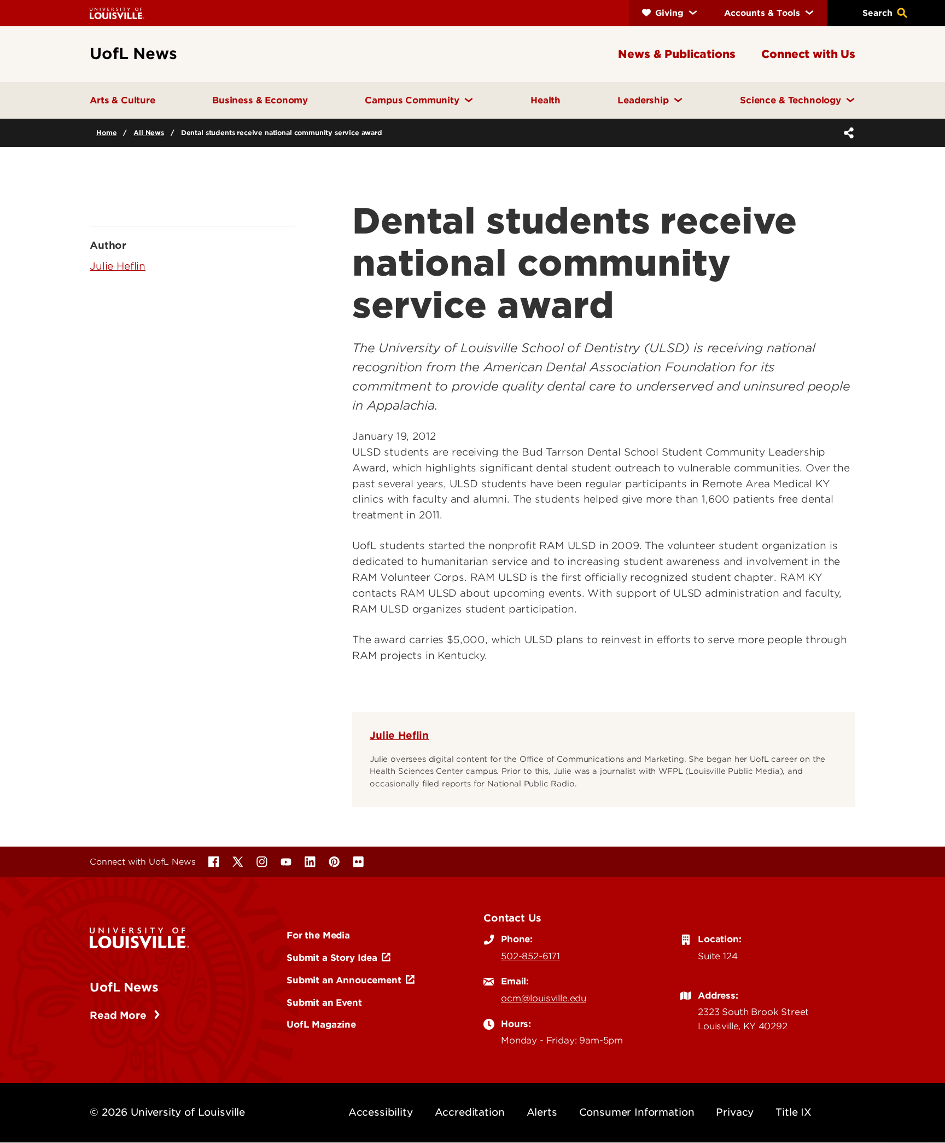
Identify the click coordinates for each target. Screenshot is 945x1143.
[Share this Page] (846, 132)
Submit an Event (324, 1002)
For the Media (318, 935)
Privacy (735, 1112)
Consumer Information (637, 1112)
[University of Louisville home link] (117, 13)
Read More (119, 1015)
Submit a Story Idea (332, 957)
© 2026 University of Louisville (167, 1112)
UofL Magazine (321, 1024)
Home (106, 133)
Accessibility (380, 1112)
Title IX (793, 1112)
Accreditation (470, 1112)
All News (148, 133)
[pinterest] (334, 861)
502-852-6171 (530, 955)
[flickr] (358, 861)
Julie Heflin (399, 735)
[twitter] (237, 861)
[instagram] (261, 861)
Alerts (542, 1112)
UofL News (124, 987)
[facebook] (213, 861)
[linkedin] (310, 861)
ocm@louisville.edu (543, 998)
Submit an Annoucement (344, 980)
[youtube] (286, 861)
